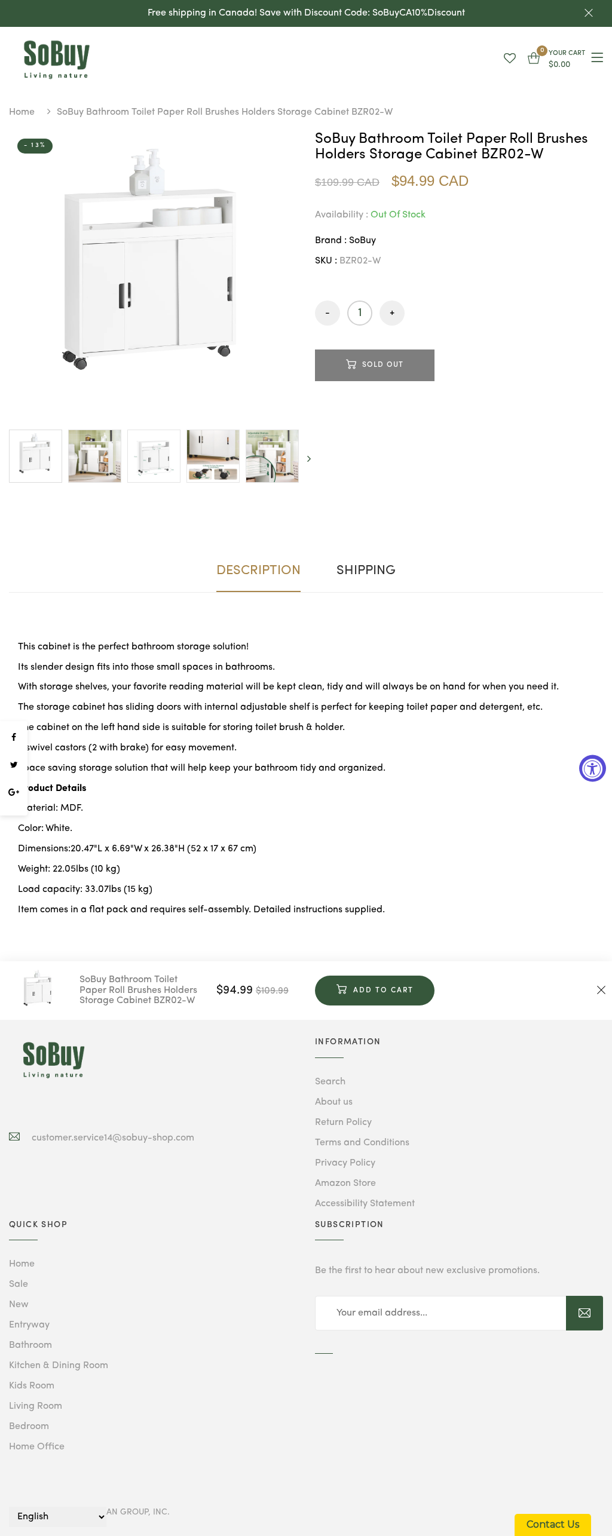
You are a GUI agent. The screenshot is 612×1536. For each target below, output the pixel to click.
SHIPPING (366, 570)
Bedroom (29, 1426)
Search (330, 1082)
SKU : (326, 261)
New (19, 1305)
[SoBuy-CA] (54, 1060)
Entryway (29, 1325)
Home (22, 112)
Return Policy (343, 1122)
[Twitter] (13, 765)
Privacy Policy (345, 1163)
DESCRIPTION (258, 570)
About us (334, 1102)
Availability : (341, 215)
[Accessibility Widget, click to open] (592, 768)
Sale (18, 1284)
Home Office (37, 1447)
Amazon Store (345, 1183)
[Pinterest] (13, 810)
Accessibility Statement (365, 1204)
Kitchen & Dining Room (58, 1366)
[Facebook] (13, 738)
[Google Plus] (13, 793)
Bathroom (30, 1345)
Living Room (35, 1406)
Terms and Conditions (362, 1143)
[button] (556, 59)
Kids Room (31, 1386)
